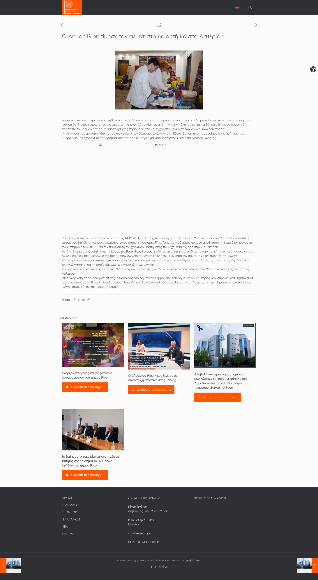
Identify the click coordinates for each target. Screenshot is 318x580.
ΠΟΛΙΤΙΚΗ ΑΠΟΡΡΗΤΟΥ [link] (144, 542)
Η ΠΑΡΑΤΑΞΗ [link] (71, 519)
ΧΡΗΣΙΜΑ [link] (68, 534)
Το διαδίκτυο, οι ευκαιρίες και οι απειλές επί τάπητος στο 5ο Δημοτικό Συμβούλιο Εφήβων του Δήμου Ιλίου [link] (90, 461)
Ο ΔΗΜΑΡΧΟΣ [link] (72, 505)
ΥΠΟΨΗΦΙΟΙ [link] (70, 512)
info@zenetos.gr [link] (139, 533)
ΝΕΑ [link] (65, 526)
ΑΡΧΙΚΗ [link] (67, 498)
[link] (313, 69)
